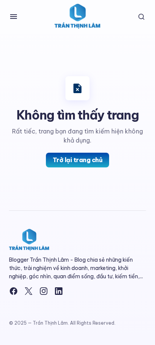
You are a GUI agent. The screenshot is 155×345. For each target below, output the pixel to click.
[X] (28, 291)
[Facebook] (13, 291)
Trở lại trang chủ (78, 160)
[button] (13, 16)
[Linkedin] (58, 291)
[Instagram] (43, 291)
